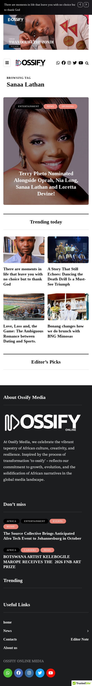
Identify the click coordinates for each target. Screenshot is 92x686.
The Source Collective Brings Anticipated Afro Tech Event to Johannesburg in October (42, 536)
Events (58, 521)
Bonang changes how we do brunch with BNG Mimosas (66, 331)
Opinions (68, 106)
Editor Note (80, 639)
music (11, 526)
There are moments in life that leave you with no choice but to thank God (23, 276)
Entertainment (28, 106)
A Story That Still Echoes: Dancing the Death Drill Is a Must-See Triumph (67, 276)
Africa (11, 521)
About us (10, 648)
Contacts (10, 639)
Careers (30, 550)
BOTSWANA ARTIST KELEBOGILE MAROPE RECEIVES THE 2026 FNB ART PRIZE (42, 561)
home (7, 622)
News (50, 106)
